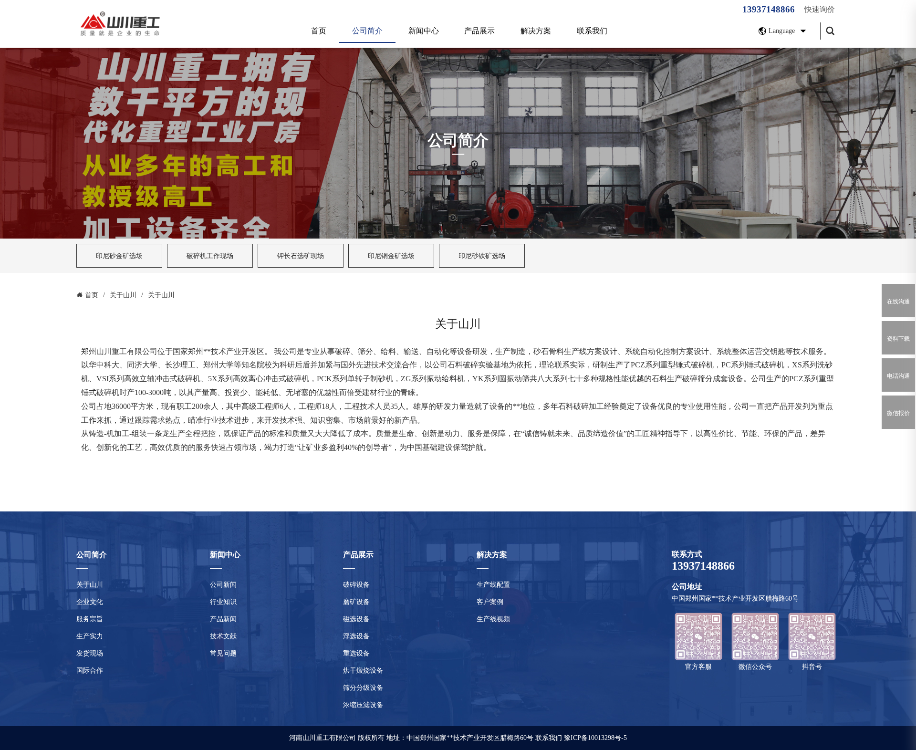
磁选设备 (356, 619)
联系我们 (592, 31)
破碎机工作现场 (210, 256)
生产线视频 (493, 619)
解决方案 (535, 31)
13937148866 (768, 9)
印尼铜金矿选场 (391, 256)
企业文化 (89, 601)
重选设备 (356, 653)
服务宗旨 (89, 619)
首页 (318, 31)
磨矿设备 (356, 601)
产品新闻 (223, 619)
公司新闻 (223, 584)
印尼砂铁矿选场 (481, 256)
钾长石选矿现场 (300, 256)
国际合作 (89, 670)
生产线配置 (493, 584)
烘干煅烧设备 (363, 670)
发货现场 (89, 653)
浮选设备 (356, 636)
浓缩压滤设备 (363, 704)
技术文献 (223, 636)
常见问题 (223, 653)
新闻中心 (423, 31)
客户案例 (490, 601)
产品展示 (479, 31)
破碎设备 (356, 584)
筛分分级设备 (363, 687)
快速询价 (819, 9)
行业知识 (223, 601)
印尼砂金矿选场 (119, 256)
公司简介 (367, 31)
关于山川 (89, 584)
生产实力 (89, 636)
